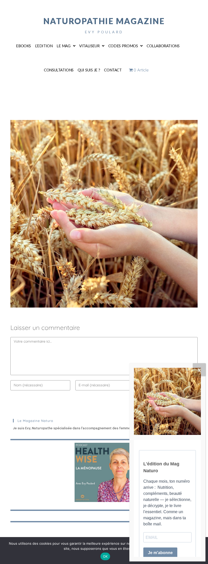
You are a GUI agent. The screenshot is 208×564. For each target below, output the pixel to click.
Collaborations (163, 45)
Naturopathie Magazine (104, 21)
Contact (113, 70)
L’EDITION (44, 45)
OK (105, 556)
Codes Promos (123, 45)
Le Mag (63, 45)
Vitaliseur (89, 45)
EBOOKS (23, 45)
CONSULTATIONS (59, 70)
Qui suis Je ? (89, 70)
